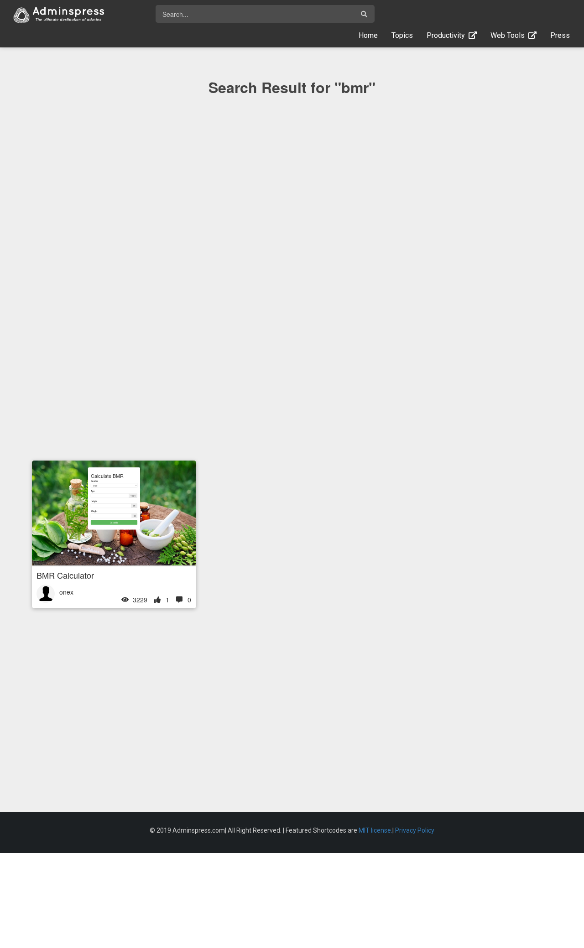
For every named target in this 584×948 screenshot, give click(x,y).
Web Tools (509, 35)
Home (372, 35)
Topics (402, 35)
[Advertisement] (292, 296)
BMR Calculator (65, 575)
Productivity (448, 35)
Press (560, 35)
